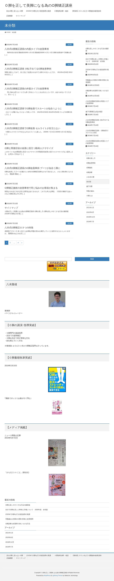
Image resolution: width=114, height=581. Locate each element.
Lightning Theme (57, 575)
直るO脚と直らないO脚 (14, 555)
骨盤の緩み (90, 191)
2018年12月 (90, 217)
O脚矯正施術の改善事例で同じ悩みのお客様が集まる (31, 188)
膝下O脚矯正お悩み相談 (94, 112)
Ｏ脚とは (89, 196)
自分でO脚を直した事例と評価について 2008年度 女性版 (26, 510)
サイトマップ (11, 208)
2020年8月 (90, 212)
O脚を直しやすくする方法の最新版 (17, 505)
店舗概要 (9, 558)
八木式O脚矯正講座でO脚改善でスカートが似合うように (33, 108)
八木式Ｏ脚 (90, 177)
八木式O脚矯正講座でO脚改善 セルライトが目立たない (32, 128)
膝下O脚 (89, 186)
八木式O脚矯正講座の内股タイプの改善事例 (28, 49)
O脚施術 (89, 168)
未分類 (70, 44)
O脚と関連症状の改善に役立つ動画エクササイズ (29, 148)
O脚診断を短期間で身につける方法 (17, 524)
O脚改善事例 (90, 163)
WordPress (47, 575)
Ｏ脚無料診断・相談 (62, 555)
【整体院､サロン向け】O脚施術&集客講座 (87, 555)
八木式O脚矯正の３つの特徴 (19, 227)
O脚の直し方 (90, 158)
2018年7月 (90, 221)
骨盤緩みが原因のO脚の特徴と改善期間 (19, 519)
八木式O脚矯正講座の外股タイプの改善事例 (27, 88)
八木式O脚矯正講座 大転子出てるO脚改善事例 (28, 68)
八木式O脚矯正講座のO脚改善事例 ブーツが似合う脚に (32, 168)
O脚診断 (89, 172)
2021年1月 (90, 207)
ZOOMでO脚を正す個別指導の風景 (17, 514)
